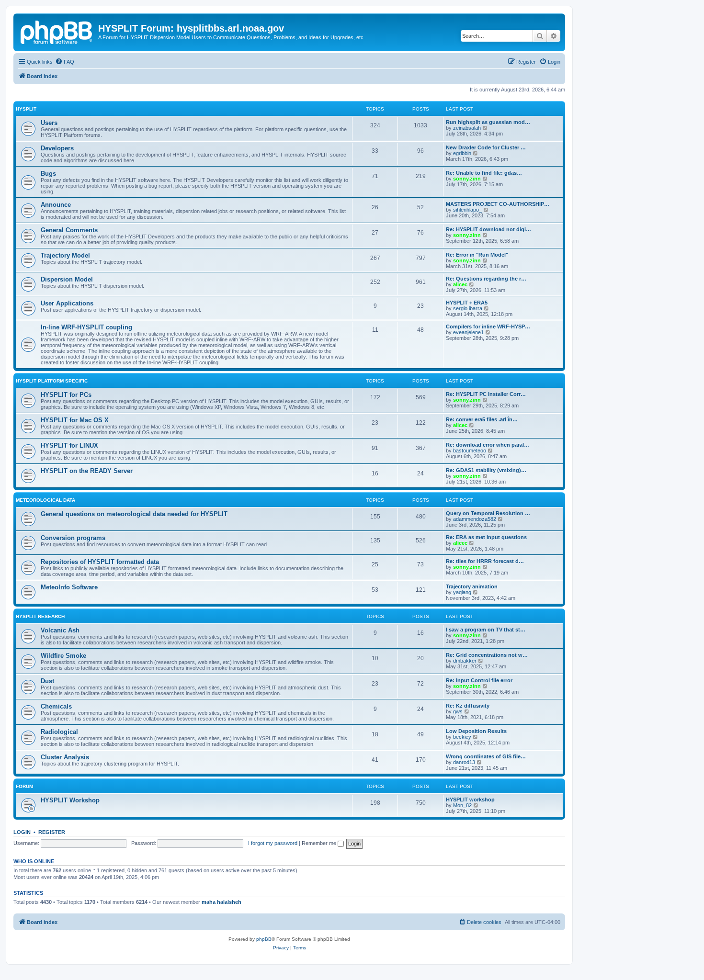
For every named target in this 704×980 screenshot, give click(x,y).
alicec (460, 284)
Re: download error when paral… (487, 445)
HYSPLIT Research (40, 616)
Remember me (320, 843)
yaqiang (462, 592)
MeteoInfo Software (69, 587)
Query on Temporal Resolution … (488, 513)
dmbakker (465, 661)
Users (49, 122)
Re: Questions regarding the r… (486, 279)
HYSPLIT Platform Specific (52, 380)
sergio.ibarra (467, 308)
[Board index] (57, 31)
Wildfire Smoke (63, 655)
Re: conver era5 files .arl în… (482, 419)
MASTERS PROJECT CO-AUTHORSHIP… (497, 204)
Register (51, 832)
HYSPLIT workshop (470, 799)
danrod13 (464, 762)
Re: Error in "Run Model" (477, 255)
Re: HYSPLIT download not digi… (488, 229)
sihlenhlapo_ (467, 210)
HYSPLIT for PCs (66, 394)
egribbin (462, 153)
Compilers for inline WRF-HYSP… (488, 326)
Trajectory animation (472, 586)
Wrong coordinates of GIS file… (486, 756)
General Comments (69, 230)
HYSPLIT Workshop (70, 800)
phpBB (264, 939)
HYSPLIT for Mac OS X (75, 420)
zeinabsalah (467, 128)
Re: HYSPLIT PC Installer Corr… (486, 394)
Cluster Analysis (65, 757)
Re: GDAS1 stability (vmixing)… (486, 470)
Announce (56, 204)
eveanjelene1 (468, 332)
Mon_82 (462, 805)
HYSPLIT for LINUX (69, 445)
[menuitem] (64, 62)
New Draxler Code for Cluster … (486, 147)
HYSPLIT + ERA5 (467, 302)
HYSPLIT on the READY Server (87, 470)
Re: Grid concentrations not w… (487, 655)
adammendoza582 (474, 519)
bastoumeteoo (469, 450)
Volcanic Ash (60, 630)
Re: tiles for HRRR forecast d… (485, 561)
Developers (57, 148)
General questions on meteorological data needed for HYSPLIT (134, 514)
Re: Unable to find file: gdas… (484, 173)
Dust (47, 681)
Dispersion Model (67, 279)
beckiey (462, 737)
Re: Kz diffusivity (467, 706)
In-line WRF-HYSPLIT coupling (86, 327)
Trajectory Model (65, 255)
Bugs (48, 173)
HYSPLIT (26, 109)
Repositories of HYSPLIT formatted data (100, 561)
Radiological (59, 731)
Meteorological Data (45, 500)
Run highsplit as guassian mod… (488, 122)
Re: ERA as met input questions (486, 537)
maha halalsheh (221, 902)
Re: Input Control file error (479, 680)
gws (458, 711)
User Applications (67, 303)
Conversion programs (73, 537)
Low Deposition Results (476, 731)
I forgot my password (272, 843)
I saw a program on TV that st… (485, 629)
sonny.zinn (467, 178)
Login (22, 832)
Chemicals (56, 706)
